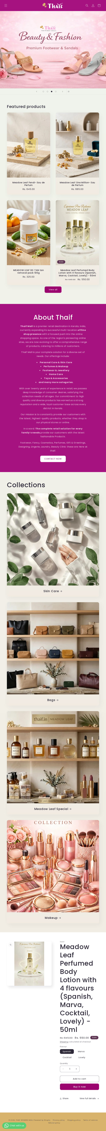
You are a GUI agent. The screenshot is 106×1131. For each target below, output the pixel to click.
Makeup (51, 918)
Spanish (67, 1051)
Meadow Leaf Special (51, 809)
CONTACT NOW (53, 458)
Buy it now (79, 1086)
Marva (81, 1051)
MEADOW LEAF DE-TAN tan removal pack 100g (28, 271)
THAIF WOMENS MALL (24, 1120)
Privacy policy (59, 1120)
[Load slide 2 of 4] (47, 91)
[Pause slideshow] (69, 91)
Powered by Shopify (42, 1120)
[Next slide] (62, 91)
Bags (51, 700)
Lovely (82, 1057)
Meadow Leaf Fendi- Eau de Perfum (28, 184)
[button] (6, 5)
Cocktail (67, 1057)
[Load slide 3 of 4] (52, 91)
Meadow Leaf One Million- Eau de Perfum (77, 184)
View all (53, 289)
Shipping (64, 1042)
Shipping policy (74, 1120)
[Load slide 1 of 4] (43, 91)
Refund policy (54, 1123)
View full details (88, 1098)
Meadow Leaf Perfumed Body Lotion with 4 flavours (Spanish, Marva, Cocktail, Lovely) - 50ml (77, 273)
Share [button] (66, 1098)
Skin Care (51, 591)
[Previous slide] (37, 91)
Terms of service (90, 1120)
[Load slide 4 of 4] (56, 91)
